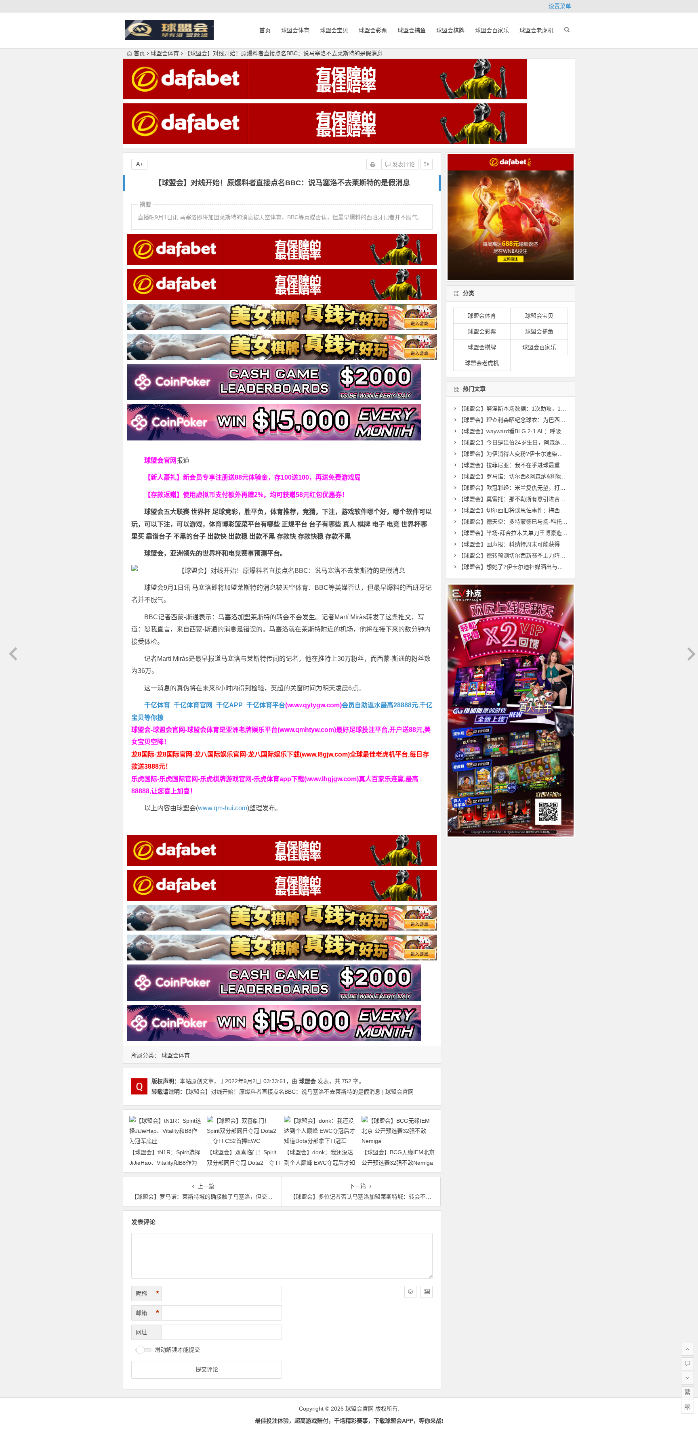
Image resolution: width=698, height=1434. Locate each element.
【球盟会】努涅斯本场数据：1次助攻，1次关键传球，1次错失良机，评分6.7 (554, 408)
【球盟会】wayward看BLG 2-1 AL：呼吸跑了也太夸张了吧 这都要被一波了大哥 (558, 431)
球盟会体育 (295, 30)
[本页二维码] (687, 1407)
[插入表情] (410, 1292)
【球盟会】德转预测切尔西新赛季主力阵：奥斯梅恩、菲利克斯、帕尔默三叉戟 (557, 555)
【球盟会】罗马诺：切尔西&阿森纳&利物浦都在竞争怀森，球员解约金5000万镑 (558, 476)
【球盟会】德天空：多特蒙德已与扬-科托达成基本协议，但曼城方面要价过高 (555, 521)
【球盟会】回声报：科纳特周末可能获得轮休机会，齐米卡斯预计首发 (545, 544)
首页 (265, 30)
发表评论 (403, 164)
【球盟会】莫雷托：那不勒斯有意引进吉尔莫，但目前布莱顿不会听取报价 (551, 499)
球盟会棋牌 (450, 30)
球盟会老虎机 (536, 30)
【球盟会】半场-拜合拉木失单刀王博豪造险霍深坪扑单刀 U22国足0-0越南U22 (556, 533)
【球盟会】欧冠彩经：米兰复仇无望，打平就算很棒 (523, 487)
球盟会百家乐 (492, 30)
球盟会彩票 (373, 30)
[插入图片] (426, 1292)
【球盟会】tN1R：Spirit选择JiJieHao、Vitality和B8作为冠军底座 (164, 1162)
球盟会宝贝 (334, 30)
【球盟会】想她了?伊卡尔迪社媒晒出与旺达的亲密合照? (529, 567)
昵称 (147, 1293)
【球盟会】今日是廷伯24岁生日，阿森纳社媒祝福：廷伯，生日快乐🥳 (546, 442)
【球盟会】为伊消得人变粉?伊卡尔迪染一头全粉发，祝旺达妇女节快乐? (549, 454)
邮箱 (147, 1312)
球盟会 (307, 1081)
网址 (141, 1332)
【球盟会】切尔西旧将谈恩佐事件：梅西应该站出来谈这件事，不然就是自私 (554, 510)
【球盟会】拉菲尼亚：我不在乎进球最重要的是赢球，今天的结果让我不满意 (554, 465)
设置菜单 (560, 6)
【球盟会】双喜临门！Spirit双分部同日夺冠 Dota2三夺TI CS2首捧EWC (243, 1162)
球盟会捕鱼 (411, 30)
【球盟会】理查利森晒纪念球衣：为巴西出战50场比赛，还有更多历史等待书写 (557, 420)
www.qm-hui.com (222, 808)
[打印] (372, 164)
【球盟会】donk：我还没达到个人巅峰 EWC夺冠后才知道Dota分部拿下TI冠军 (319, 1162)
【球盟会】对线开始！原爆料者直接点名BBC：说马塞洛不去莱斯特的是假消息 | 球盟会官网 (299, 1091)
